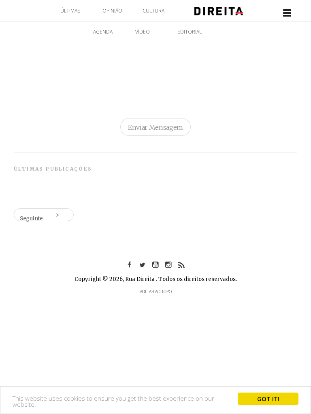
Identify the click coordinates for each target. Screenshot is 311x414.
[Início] (218, 10)
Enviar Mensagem (155, 127)
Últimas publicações (53, 169)
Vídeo (142, 31)
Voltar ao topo (156, 291)
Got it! (268, 399)
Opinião (112, 10)
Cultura (153, 10)
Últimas (70, 10)
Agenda (103, 31)
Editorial (189, 31)
